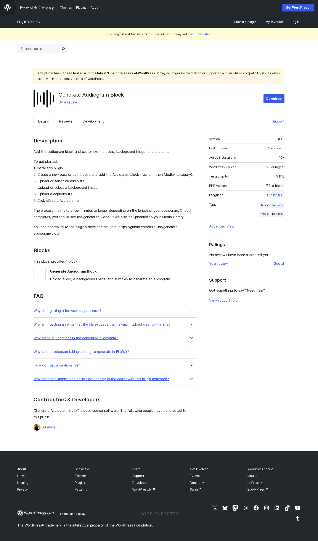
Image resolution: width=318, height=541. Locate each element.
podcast (277, 213)
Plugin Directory (28, 22)
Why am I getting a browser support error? (67, 311)
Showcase (82, 469)
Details (43, 121)
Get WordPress (298, 7)
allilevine (70, 102)
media (265, 213)
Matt (252, 476)
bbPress (255, 482)
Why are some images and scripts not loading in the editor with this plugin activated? (101, 379)
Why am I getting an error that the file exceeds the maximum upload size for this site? (102, 324)
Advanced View (221, 226)
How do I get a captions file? (57, 365)
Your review (218, 263)
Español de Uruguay (72, 513)
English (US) (275, 195)
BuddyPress (257, 489)
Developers (140, 482)
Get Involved (199, 469)
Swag (196, 489)
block (264, 205)
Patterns (81, 489)
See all (279, 263)
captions (277, 205)
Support (278, 121)
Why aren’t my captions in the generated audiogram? (76, 338)
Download (274, 98)
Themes (81, 476)
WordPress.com (260, 469)
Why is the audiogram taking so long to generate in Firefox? (81, 352)
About (21, 469)
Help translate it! (200, 34)
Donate (197, 482)
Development (93, 121)
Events (195, 476)
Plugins (80, 482)
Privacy (22, 489)
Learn (136, 469)
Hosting (22, 482)
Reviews (65, 121)
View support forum (224, 300)
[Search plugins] (63, 48)
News (21, 476)
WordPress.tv (143, 489)
